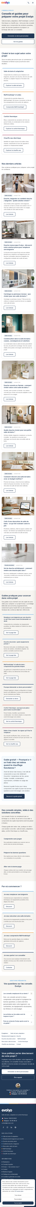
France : (19, 1092)
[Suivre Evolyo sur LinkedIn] (11, 1127)
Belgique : (19, 1094)
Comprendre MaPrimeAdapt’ (15, 107)
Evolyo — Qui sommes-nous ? (11, 1167)
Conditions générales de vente (11, 1176)
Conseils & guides (8, 1164)
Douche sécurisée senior (9, 1038)
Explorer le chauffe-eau (13, 150)
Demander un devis (12, 698)
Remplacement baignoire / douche (11, 1036)
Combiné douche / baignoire (11, 1144)
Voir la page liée (11, 632)
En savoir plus (19, 1191)
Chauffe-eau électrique (8, 1044)
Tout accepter (18, 1203)
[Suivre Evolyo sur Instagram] (7, 1127)
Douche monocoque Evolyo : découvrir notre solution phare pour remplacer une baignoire (18, 247)
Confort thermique (23, 1041)
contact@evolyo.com (7, 1123)
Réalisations (6, 1162)
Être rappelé (18, 1077)
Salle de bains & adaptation (10, 1136)
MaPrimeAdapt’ (22, 1038)
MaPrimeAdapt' (7, 1148)
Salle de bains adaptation (17, 1033)
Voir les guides (18, 42)
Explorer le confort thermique (15, 128)
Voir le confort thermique (14, 721)
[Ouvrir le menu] (33, 3)
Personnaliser (18, 1199)
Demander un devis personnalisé (18, 36)
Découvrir (9, 906)
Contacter (9, 967)
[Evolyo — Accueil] (5, 2)
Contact (19, 1044)
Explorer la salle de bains (14, 85)
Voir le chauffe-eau (12, 744)
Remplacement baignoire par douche (13, 1139)
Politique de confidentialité (10, 1174)
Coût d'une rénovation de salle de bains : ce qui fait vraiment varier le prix (17, 524)
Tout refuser (18, 1195)
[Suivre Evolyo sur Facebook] (3, 1127)
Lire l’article (9, 214)
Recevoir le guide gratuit (14, 796)
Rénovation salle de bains (9, 1041)
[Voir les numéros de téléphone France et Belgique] (28, 3)
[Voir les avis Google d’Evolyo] (15, 1127)
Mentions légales (7, 1171)
